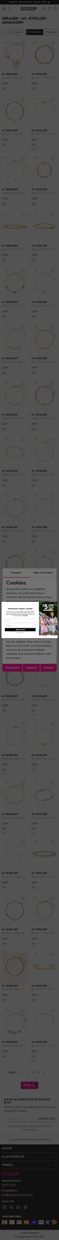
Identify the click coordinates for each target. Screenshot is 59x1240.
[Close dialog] (55, 603)
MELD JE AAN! (20, 630)
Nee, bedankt (20, 632)
